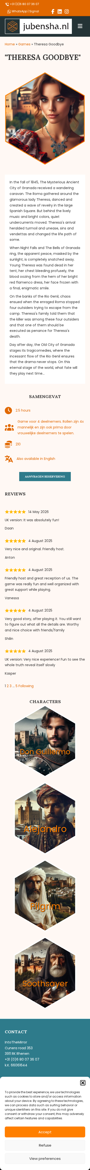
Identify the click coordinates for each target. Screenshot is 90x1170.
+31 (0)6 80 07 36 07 (24, 4)
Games (24, 44)
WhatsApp (20, 11)
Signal (34, 11)
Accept (45, 1131)
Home (10, 44)
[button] (82, 1082)
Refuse (45, 1145)
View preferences (45, 1158)
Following (26, 686)
